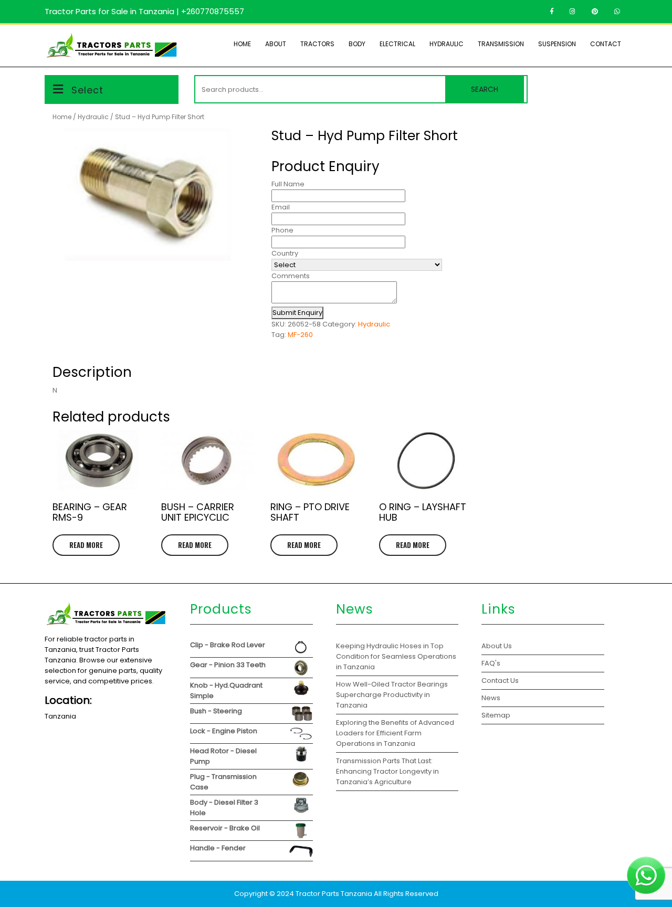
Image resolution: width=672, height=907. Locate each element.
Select (87, 90)
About (275, 43)
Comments (290, 276)
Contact (605, 43)
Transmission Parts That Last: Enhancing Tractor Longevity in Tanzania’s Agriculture (387, 771)
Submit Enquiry (297, 313)
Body (357, 43)
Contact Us (500, 680)
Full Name (287, 184)
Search (484, 89)
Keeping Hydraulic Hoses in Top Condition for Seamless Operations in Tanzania (396, 656)
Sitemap (495, 715)
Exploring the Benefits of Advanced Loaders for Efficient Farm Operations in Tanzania (395, 733)
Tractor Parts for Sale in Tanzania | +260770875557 (144, 11)
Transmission (501, 43)
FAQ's (490, 663)
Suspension (557, 43)
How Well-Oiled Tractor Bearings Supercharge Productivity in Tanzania (392, 694)
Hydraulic (446, 43)
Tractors (317, 43)
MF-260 (300, 335)
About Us (496, 646)
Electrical (397, 43)
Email (280, 207)
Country (284, 253)
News (490, 698)
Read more (86, 545)
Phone (282, 230)
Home (242, 43)
